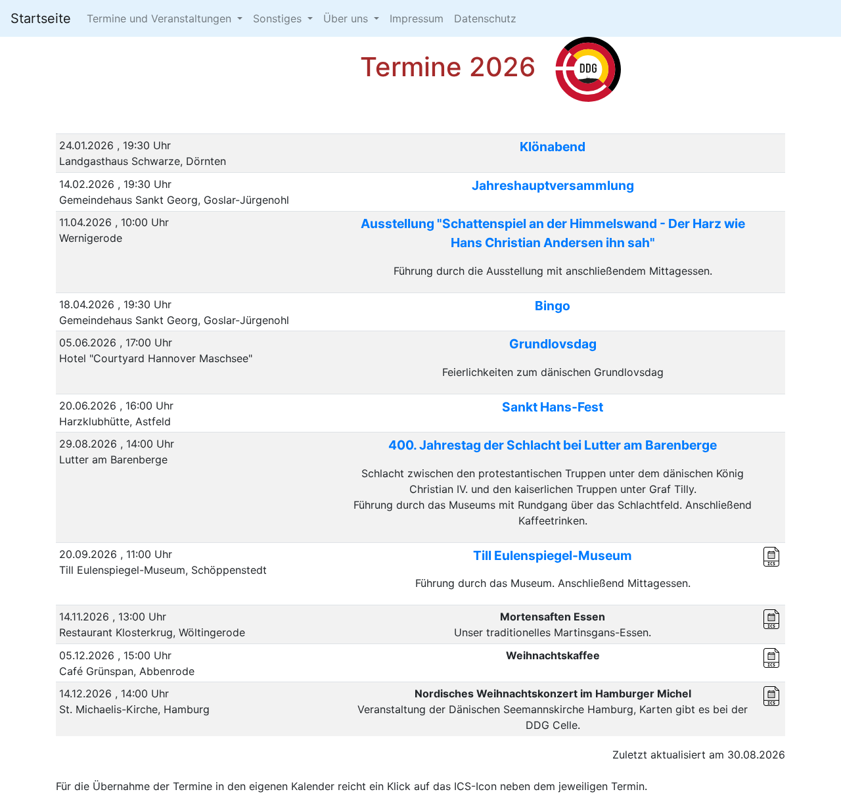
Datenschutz (485, 18)
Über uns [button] (347, 18)
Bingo (552, 306)
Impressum (416, 18)
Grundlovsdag (553, 344)
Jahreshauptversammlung (553, 185)
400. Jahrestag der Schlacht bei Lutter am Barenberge (552, 445)
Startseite (41, 18)
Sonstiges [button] (279, 18)
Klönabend (552, 146)
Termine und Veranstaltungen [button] (161, 18)
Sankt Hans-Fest (552, 407)
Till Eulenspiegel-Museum (552, 555)
